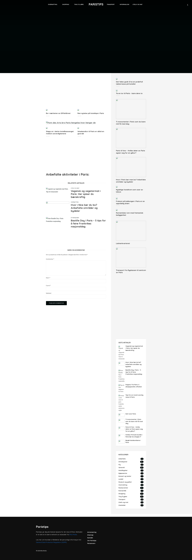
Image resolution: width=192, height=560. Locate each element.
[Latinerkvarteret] (131, 231)
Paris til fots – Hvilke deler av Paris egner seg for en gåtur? (130, 152)
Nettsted (48, 293)
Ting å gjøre (79, 4)
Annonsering (91, 532)
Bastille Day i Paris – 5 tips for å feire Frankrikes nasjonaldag (88, 223)
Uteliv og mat (137, 4)
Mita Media (73, 534)
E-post (48, 285)
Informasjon (124, 4)
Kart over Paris (131, 414)
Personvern (91, 543)
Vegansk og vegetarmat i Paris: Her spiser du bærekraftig (85, 193)
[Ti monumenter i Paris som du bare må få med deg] (131, 109)
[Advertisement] (76, 92)
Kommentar (50, 259)
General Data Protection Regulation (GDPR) (51, 542)
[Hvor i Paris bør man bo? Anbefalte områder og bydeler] (131, 167)
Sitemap (90, 535)
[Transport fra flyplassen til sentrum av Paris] (131, 258)
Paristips (96, 4)
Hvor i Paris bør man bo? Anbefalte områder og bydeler (131, 181)
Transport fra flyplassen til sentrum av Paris (131, 271)
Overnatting (52, 4)
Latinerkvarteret (123, 243)
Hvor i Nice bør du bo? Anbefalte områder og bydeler (84, 207)
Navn (48, 278)
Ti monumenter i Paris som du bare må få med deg (131, 123)
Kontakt (90, 538)
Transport (111, 4)
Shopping (65, 4)
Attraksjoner (75, 217)
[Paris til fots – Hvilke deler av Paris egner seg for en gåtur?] (131, 138)
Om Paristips (91, 540)
